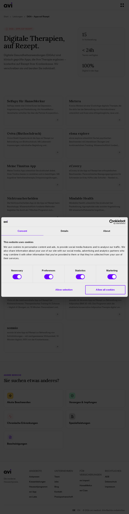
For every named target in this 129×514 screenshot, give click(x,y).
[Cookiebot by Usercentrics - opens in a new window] (111, 222)
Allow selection (64, 289)
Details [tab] (64, 231)
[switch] (48, 276)
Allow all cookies (105, 289)
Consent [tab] (22, 231)
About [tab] (106, 231)
